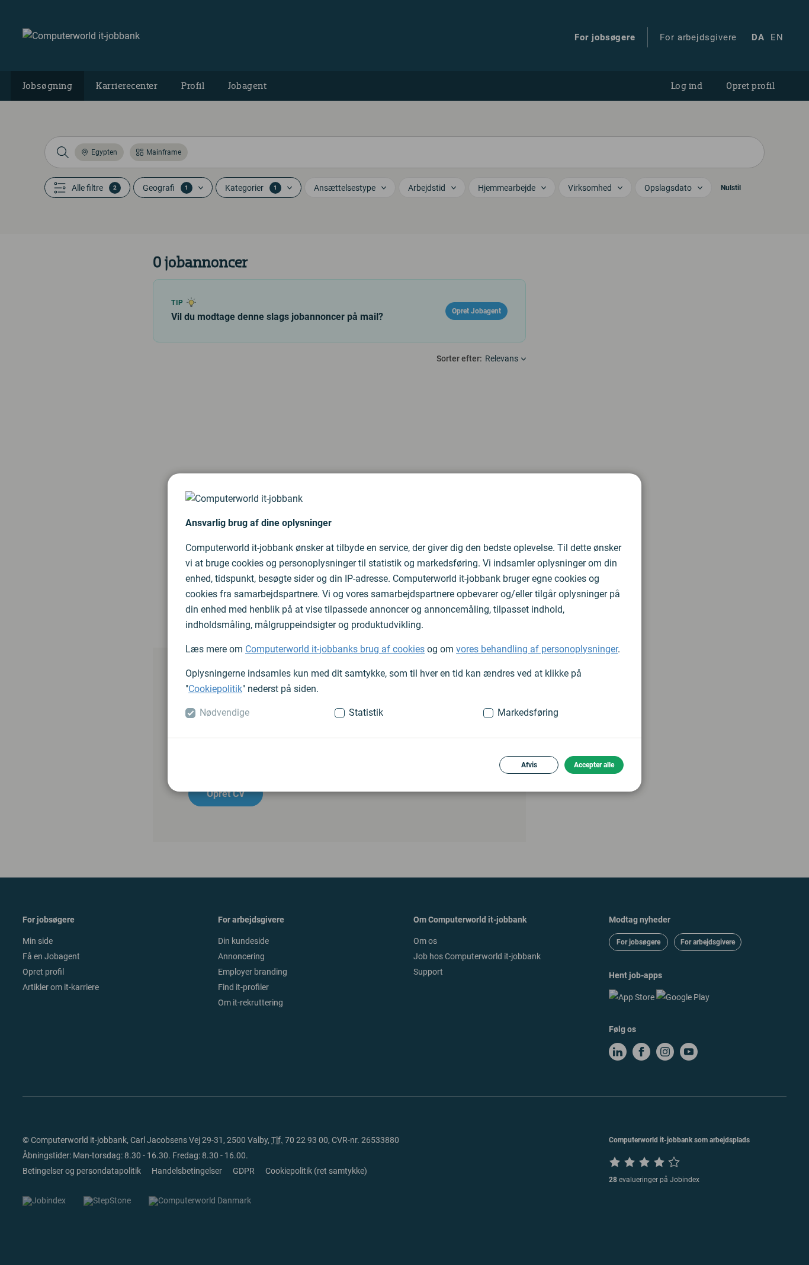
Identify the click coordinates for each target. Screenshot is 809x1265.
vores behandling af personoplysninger (537, 649)
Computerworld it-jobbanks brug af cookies (335, 649)
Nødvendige (224, 712)
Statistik (366, 712)
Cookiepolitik (215, 688)
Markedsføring (527, 712)
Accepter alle (594, 765)
